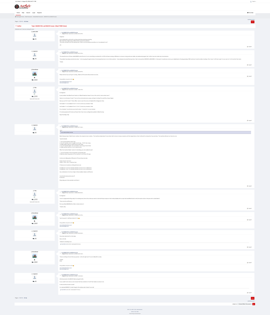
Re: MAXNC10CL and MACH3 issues (70, 32)
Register (39, 12)
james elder (35, 31)
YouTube (250, 12)
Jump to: (234, 304)
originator (35, 51)
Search (28, 12)
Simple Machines (139, 309)
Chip (35, 87)
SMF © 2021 (134, 309)
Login (33, 12)
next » (253, 19)
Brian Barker (35, 69)
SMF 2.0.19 (129, 309)
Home (18, 12)
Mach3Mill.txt (64, 289)
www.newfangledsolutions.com (66, 81)
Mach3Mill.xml (64, 244)
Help (23, 12)
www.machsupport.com (64, 82)
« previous (249, 19)
